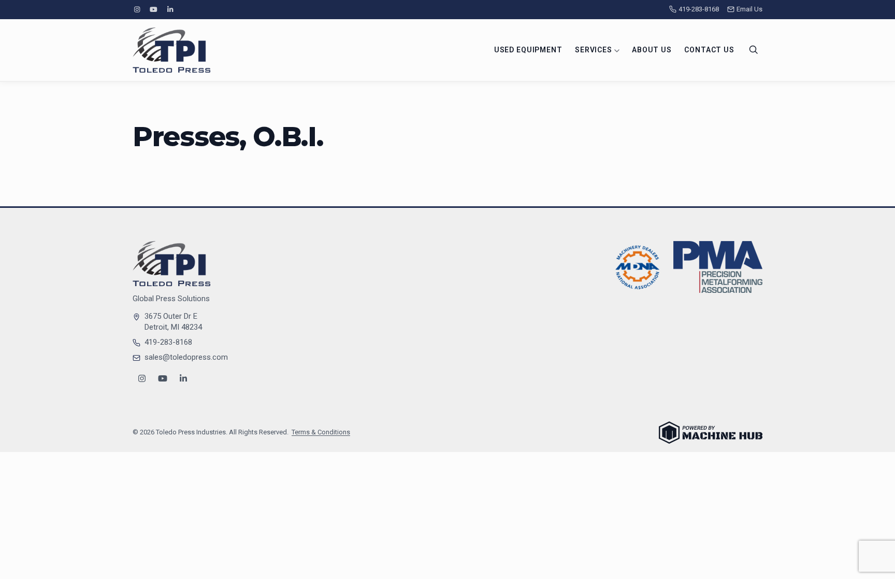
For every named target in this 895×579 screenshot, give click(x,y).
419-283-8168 (699, 9)
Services (594, 50)
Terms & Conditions (321, 432)
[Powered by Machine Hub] (710, 432)
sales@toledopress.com (186, 357)
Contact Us (709, 50)
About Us (652, 50)
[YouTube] (153, 9)
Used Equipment (528, 50)
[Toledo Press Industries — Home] (171, 50)
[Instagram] (137, 9)
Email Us (749, 9)
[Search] (753, 50)
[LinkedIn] (170, 9)
